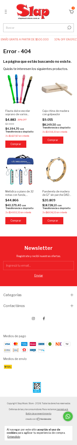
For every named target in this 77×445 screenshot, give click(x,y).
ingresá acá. (62, 409)
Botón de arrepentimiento (38, 413)
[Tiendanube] (38, 419)
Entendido (13, 436)
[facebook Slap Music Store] (44, 318)
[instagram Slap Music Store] (33, 318)
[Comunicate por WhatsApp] (68, 416)
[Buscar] (69, 28)
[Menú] (6, 12)
